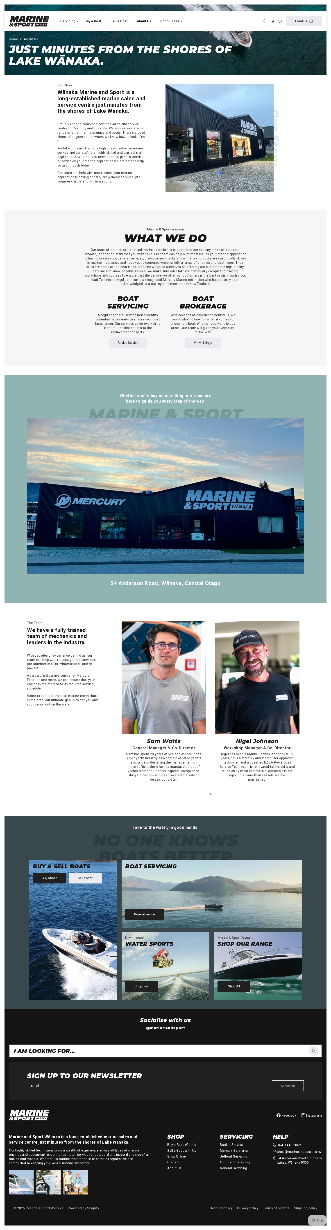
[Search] (314, 1051)
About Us (174, 1168)
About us (31, 39)
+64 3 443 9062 (289, 1145)
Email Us (301, 21)
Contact (173, 1162)
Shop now (142, 986)
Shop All (234, 986)
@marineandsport (165, 1028)
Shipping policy (306, 1208)
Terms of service (276, 1208)
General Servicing (233, 1168)
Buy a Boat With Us (181, 1144)
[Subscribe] (288, 1085)
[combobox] (165, 1051)
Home (13, 39)
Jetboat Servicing (233, 1156)
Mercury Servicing (234, 1150)
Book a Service (128, 343)
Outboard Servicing (235, 1162)
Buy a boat (49, 878)
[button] (68, 21)
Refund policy (222, 1208)
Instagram (314, 1115)
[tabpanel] (163, 703)
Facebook (289, 1115)
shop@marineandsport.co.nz (299, 1151)
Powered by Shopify (83, 1208)
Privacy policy (247, 1208)
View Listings (203, 343)
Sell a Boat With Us (181, 1150)
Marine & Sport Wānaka (45, 1208)
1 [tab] (210, 794)
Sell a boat (85, 878)
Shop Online (176, 1156)
